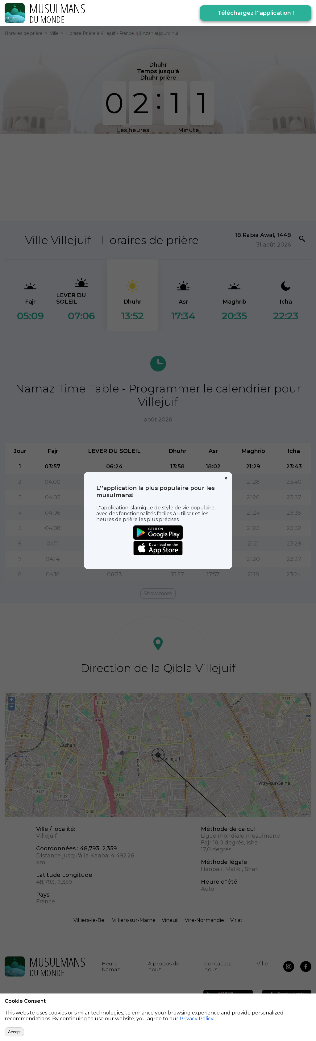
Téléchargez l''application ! (256, 13)
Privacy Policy (197, 1019)
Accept (14, 1032)
